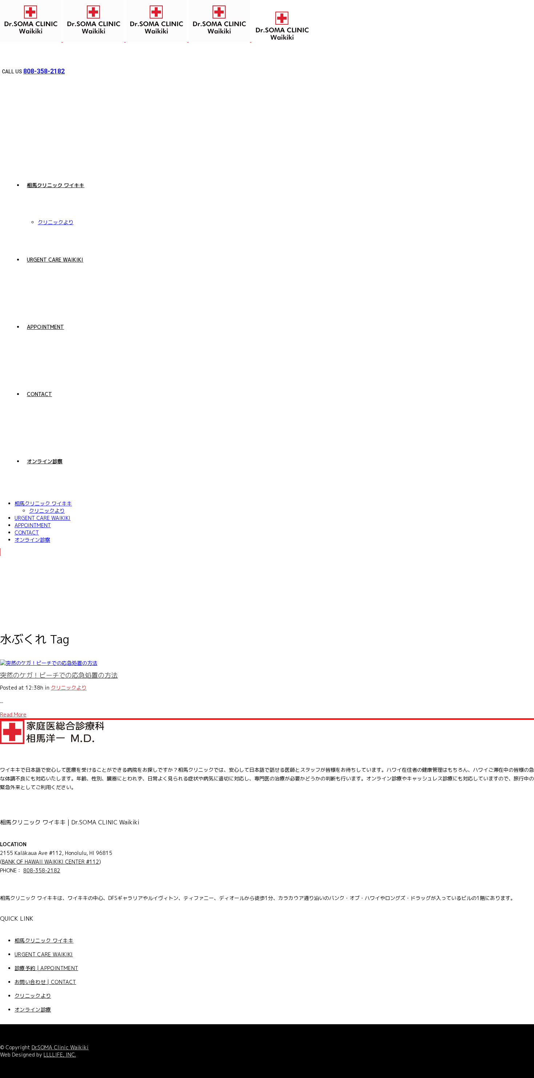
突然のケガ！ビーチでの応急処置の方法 (59, 675)
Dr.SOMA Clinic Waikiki (60, 1047)
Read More (13, 714)
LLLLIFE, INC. (60, 1054)
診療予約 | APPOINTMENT (46, 968)
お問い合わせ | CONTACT (45, 981)
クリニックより (68, 687)
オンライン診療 (33, 1009)
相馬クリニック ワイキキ (44, 940)
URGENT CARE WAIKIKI (44, 954)
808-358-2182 (44, 71)
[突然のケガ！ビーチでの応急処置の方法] (48, 662)
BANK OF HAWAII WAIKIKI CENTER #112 (50, 861)
